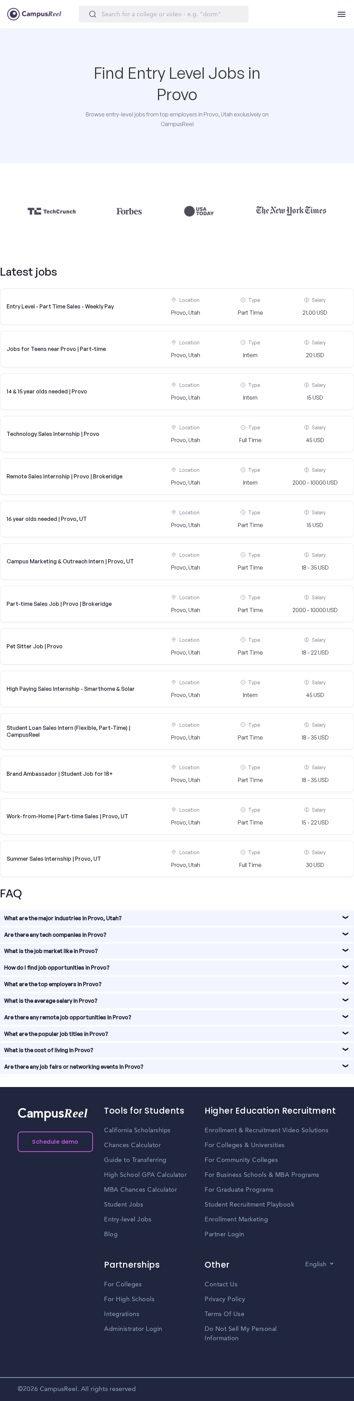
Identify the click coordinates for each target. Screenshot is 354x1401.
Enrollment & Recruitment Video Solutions (266, 1130)
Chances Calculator (132, 1145)
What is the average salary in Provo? (50, 1000)
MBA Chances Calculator (140, 1190)
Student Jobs (123, 1205)
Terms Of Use (224, 1314)
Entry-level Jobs (127, 1220)
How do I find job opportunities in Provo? (57, 967)
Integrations (121, 1314)
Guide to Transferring (135, 1160)
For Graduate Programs (239, 1190)
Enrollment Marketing (236, 1220)
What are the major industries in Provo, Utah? (63, 918)
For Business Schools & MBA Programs (262, 1175)
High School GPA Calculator (145, 1175)
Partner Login (224, 1234)
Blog (111, 1234)
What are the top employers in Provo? (53, 984)
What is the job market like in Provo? (51, 950)
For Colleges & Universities (245, 1145)
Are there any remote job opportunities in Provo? (67, 1017)
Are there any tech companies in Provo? (55, 934)
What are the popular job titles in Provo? (56, 1033)
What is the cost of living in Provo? (48, 1050)
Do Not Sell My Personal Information (241, 1334)
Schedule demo (55, 1142)
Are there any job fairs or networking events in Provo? (73, 1066)
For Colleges (123, 1284)
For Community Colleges (241, 1160)
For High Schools (129, 1299)
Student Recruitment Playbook (249, 1205)
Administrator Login (133, 1329)
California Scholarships (137, 1130)
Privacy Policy (225, 1299)
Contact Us (221, 1284)
